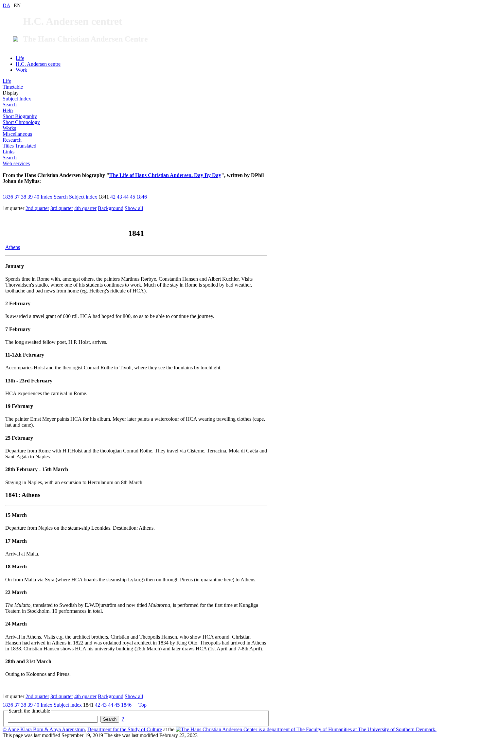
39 (30, 197)
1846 (141, 197)
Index (46, 197)
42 (113, 197)
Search (10, 104)
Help (8, 110)
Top (142, 705)
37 (17, 197)
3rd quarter (61, 208)
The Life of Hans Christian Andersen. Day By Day (165, 175)
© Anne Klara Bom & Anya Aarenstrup (44, 729)
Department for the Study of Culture (124, 729)
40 (36, 197)
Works (9, 128)
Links (8, 151)
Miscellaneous (17, 134)
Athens (12, 247)
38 (23, 197)
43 (119, 197)
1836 (8, 197)
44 (126, 197)
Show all (134, 208)
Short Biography (20, 116)
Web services (16, 163)
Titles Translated (19, 146)
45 (132, 197)
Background (110, 208)
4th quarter (85, 208)
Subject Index (17, 98)
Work (21, 70)
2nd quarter (37, 208)
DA (6, 5)
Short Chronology (21, 122)
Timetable (13, 87)
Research (12, 140)
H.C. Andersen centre (38, 64)
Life (20, 58)
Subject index (83, 197)
